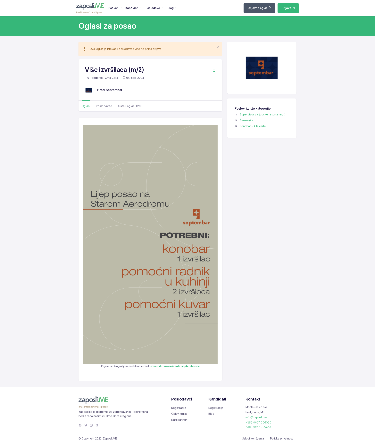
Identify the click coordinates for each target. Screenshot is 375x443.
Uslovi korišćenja (253, 438)
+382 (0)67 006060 (258, 422)
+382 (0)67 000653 (258, 426)
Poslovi (113, 8)
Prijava (287, 8)
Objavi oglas (179, 413)
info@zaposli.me (256, 417)
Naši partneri (179, 419)
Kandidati (131, 8)
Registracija (178, 407)
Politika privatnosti (281, 438)
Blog (171, 8)
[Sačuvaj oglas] (214, 71)
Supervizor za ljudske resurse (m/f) (263, 114)
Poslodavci (153, 8)
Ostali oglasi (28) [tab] (130, 106)
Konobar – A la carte (253, 126)
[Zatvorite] (217, 47)
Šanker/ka (246, 120)
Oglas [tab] (86, 106)
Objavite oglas (258, 8)
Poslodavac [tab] (104, 106)
